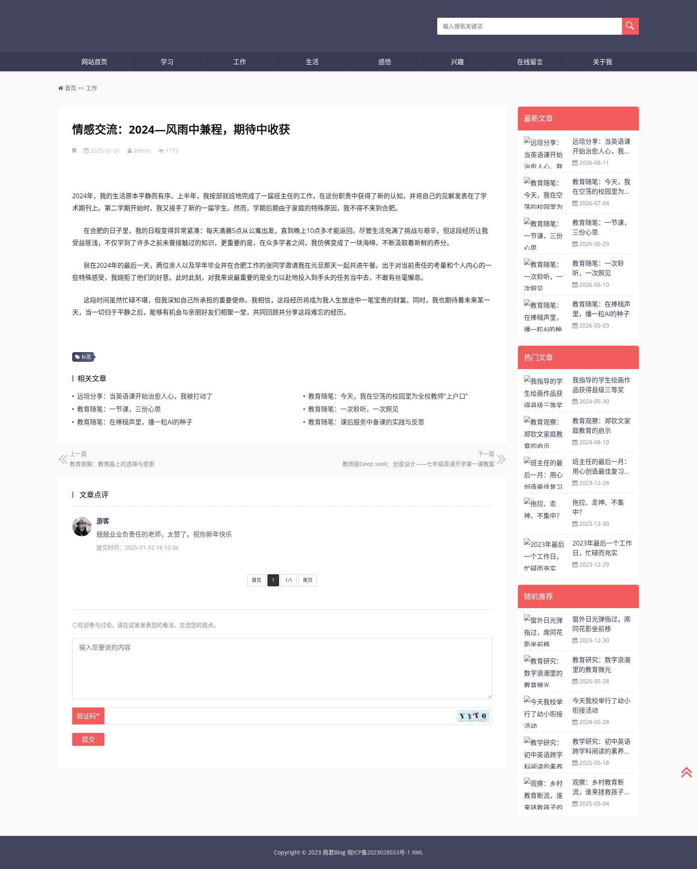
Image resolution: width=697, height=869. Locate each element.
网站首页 (94, 61)
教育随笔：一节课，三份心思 (119, 409)
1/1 (288, 580)
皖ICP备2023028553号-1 (378, 852)
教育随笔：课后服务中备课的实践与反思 (366, 422)
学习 (167, 61)
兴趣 (457, 61)
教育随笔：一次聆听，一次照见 (353, 409)
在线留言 (530, 61)
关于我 (602, 61)
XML (417, 852)
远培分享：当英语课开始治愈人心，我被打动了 (145, 396)
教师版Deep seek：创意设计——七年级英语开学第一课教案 (418, 464)
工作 (239, 61)
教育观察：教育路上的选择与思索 (112, 464)
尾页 (308, 580)
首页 (70, 88)
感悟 (384, 61)
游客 (102, 520)
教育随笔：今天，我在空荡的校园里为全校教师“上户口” (388, 396)
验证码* (88, 716)
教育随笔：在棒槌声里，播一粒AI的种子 (134, 422)
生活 (312, 61)
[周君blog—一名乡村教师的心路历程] (101, 26)
